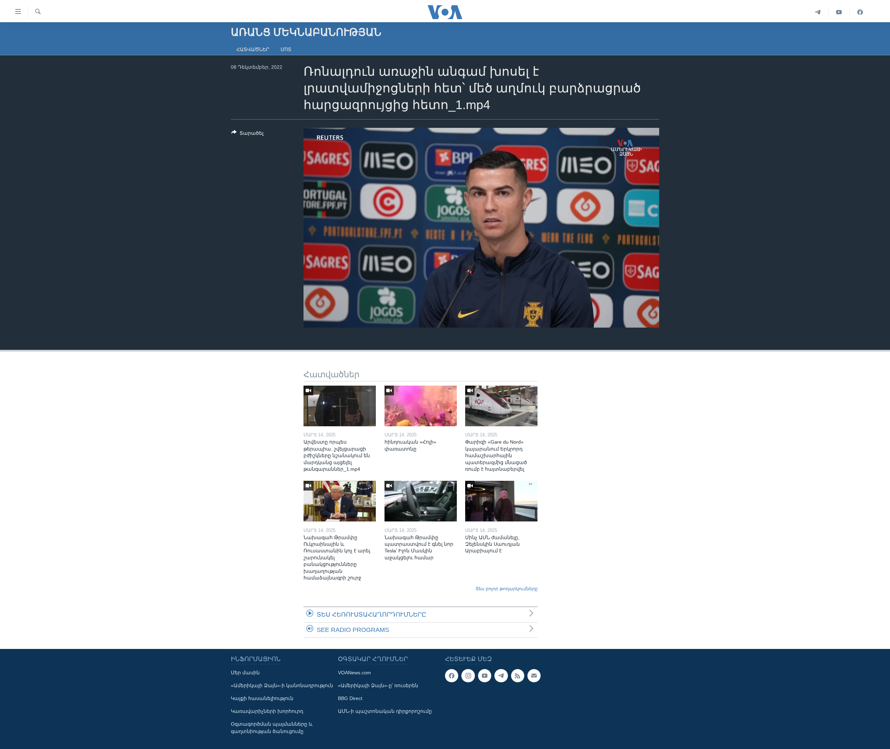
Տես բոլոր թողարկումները (506, 588)
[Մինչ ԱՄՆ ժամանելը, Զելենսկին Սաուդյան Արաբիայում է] (501, 501)
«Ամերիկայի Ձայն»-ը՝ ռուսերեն (378, 685)
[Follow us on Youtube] (484, 675)
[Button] (247, 134)
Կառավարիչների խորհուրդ (267, 711)
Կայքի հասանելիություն (262, 698)
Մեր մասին (245, 672)
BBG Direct (350, 698)
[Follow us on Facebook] (451, 675)
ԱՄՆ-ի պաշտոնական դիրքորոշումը (385, 711)
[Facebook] (860, 12)
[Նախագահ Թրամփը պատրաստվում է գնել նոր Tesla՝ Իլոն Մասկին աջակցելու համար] (421, 501)
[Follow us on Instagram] (468, 675)
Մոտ (286, 49)
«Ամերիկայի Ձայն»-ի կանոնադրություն (282, 685)
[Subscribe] (534, 675)
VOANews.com (354, 672)
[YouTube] (839, 12)
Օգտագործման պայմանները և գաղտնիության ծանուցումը (272, 727)
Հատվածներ (252, 49)
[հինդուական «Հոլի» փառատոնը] (421, 406)
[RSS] (517, 675)
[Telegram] (817, 12)
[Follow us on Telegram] (501, 675)
